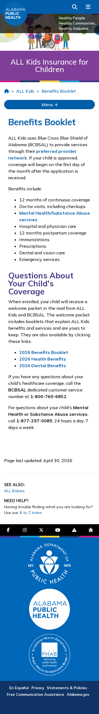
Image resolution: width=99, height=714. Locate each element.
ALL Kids (25, 91)
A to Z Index (30, 512)
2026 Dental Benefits (42, 365)
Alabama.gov (78, 694)
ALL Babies (14, 490)
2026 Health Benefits (42, 359)
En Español (19, 688)
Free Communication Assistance (35, 694)
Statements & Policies (67, 688)
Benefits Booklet (59, 91)
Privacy (37, 688)
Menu (48, 104)
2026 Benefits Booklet (43, 352)
